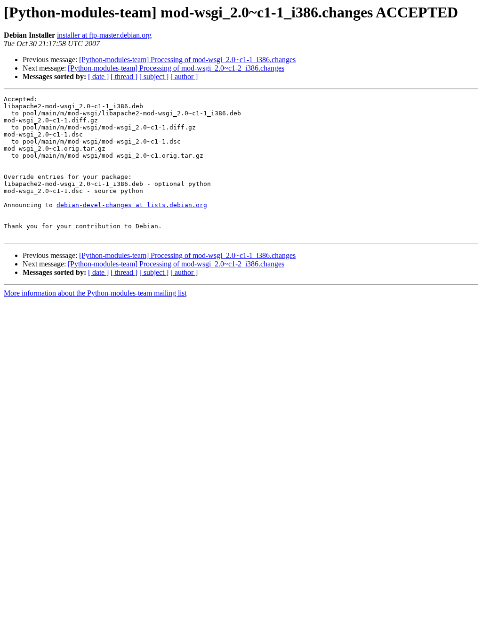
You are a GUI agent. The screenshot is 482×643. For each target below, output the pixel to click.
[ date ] (98, 76)
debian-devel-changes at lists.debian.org (131, 205)
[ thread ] (124, 76)
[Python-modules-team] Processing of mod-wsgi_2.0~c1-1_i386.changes (187, 60)
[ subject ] (154, 76)
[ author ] (184, 76)
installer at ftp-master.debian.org (104, 35)
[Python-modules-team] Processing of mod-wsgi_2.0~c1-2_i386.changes (176, 68)
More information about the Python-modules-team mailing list (95, 293)
